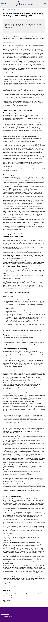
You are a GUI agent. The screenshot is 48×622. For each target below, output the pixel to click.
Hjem (9, 9)
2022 (12, 9)
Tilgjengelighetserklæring (6, 616)
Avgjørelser (16, 9)
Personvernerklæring (5, 614)
